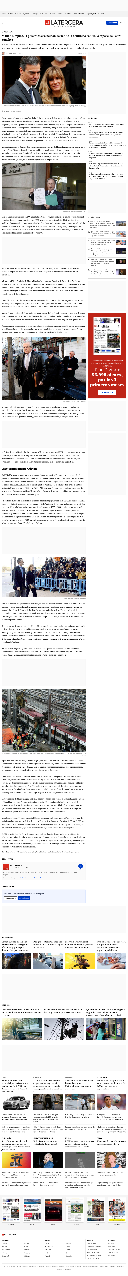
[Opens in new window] (53, 1222)
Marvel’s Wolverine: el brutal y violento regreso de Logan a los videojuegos (79, 945)
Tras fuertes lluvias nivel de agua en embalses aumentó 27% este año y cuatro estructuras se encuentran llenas (46, 1118)
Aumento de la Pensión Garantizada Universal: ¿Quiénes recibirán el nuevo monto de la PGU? (103, 242)
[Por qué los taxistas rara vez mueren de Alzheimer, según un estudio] (48, 961)
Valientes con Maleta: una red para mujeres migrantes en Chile (110, 1173)
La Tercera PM (7, 32)
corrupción (75, 852)
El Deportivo (44, 14)
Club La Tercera (79, 14)
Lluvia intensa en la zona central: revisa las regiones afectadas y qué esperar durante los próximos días (15, 946)
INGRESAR (123, 23)
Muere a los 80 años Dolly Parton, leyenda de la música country (45, 1183)
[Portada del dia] (107, 354)
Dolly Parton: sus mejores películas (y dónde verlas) (45, 1142)
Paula (99, 1138)
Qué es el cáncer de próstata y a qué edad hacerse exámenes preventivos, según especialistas (103, 234)
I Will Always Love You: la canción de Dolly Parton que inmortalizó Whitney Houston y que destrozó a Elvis (47, 1174)
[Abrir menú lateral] (3, 22)
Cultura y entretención (43, 1138)
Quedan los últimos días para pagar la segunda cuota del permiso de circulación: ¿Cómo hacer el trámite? (105, 1013)
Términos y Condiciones (26, 878)
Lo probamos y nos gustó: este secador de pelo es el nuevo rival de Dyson (111, 1183)
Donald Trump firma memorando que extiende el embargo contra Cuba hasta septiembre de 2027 (79, 1184)
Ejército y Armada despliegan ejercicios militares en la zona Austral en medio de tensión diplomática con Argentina (102, 224)
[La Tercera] (11, 1222)
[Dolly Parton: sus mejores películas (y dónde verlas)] (48, 1160)
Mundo (52, 14)
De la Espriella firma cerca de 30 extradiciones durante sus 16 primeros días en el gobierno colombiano (106, 135)
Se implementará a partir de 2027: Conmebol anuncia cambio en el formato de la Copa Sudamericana (110, 1116)
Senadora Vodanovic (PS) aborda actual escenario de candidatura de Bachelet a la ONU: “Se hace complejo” (102, 262)
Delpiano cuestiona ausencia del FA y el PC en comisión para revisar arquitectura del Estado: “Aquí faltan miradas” (106, 176)
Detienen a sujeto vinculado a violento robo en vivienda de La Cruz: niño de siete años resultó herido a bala (106, 166)
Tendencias (69, 1077)
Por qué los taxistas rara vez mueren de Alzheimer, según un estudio (48, 945)
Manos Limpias (30, 852)
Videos (59, 14)
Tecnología (34, 14)
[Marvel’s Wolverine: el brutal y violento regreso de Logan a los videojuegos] (80, 961)
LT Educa (101, 14)
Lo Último (68, 14)
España (22, 852)
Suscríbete (24, 898)
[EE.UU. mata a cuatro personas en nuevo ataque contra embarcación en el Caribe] (80, 1160)
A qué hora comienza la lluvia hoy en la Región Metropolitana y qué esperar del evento (79, 1085)
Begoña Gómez (51, 852)
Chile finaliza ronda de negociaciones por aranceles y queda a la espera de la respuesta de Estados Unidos (48, 1129)
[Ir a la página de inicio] (64, 23)
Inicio (4, 14)
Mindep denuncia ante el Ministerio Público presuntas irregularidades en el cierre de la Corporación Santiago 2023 (111, 1129)
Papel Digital (91, 14)
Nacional (18, 14)
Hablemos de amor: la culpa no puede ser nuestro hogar (111, 1142)
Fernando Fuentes (16, 53)
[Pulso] (32, 1222)
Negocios (26, 14)
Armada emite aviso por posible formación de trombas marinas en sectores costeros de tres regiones (106, 156)
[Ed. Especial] (75, 1222)
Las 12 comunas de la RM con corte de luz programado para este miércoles (63, 1011)
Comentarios (17, 111)
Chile (4, 1077)
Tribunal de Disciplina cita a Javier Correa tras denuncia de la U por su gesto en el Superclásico (111, 1085)
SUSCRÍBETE (107, 392)
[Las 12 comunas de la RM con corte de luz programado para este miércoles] (64, 1029)
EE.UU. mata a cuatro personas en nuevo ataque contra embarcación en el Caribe (106, 125)
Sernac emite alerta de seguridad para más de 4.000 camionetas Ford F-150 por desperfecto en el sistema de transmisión (107, 145)
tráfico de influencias (64, 852)
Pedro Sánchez (41, 852)
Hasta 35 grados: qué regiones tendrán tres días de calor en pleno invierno (79, 1115)
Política (10, 14)
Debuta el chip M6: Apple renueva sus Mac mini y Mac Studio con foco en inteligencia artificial (16, 1174)
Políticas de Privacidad (40, 878)
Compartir (7, 111)
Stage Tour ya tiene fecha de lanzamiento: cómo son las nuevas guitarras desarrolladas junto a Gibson (16, 1145)
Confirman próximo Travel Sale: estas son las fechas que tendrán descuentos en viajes (21, 1013)
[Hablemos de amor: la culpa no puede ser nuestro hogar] (111, 1160)
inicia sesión (10, 898)
